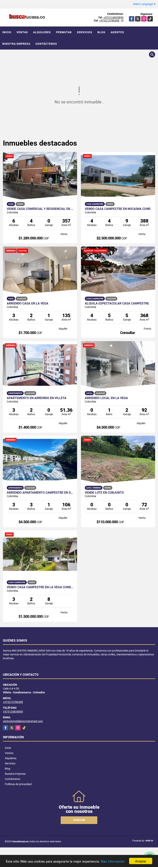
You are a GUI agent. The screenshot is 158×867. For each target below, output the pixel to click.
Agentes (117, 32)
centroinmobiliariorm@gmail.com (23, 721)
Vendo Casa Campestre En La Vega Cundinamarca (40, 587)
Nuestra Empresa (16, 43)
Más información (113, 861)
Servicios (84, 32)
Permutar (64, 32)
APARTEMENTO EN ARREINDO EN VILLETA (36, 398)
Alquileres (42, 32)
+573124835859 (113, 17)
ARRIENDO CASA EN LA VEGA (27, 303)
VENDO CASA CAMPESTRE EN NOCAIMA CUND (117, 208)
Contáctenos (46, 43)
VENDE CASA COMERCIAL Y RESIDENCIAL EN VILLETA (40, 208)
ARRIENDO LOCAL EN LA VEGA (106, 398)
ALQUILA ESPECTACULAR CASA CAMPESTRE (117, 303)
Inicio (6, 32)
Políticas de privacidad (18, 784)
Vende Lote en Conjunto (104, 492)
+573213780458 (109, 20)
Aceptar (140, 861)
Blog (101, 32)
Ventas (22, 32)
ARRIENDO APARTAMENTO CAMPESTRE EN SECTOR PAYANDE (40, 492)
